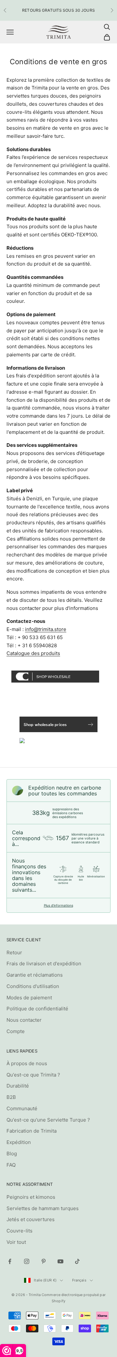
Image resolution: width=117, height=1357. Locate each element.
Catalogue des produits (33, 653)
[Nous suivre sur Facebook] (9, 1261)
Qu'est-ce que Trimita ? (33, 1075)
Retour (14, 952)
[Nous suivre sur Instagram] (26, 1261)
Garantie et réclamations (34, 975)
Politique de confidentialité (37, 1009)
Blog (11, 1153)
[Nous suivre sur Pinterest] (43, 1261)
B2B (11, 1097)
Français (79, 1280)
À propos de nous (26, 1063)
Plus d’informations (58, 905)
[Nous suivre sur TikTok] (77, 1261)
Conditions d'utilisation (32, 986)
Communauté (21, 1108)
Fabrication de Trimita (31, 1131)
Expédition (18, 1142)
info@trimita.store (45, 629)
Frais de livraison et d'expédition (43, 963)
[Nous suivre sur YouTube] (60, 1261)
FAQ (11, 1165)
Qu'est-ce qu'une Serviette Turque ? (48, 1120)
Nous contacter (24, 1020)
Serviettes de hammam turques (42, 1208)
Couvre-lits (19, 1231)
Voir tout (16, 1242)
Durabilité (17, 1086)
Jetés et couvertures (30, 1219)
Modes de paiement (29, 997)
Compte (15, 1031)
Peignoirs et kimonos (30, 1197)
